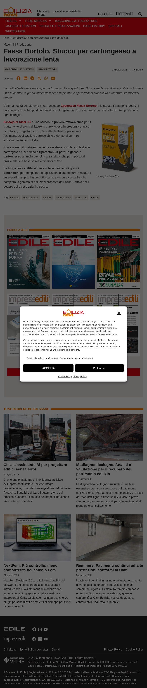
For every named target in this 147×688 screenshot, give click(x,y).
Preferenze (99, 367)
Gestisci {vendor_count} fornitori (42, 358)
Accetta (48, 367)
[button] (119, 313)
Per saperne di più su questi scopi (76, 358)
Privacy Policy (80, 376)
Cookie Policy (65, 376)
